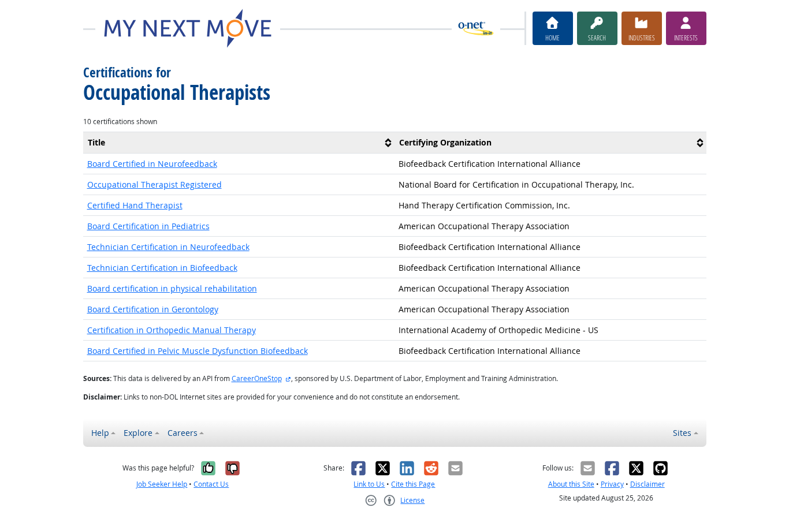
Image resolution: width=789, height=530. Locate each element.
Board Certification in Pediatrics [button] (148, 226)
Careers (183, 432)
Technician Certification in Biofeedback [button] (162, 267)
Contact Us (211, 484)
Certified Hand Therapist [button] (135, 205)
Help (100, 432)
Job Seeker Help (161, 484)
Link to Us (369, 484)
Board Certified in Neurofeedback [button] (152, 163)
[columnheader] (239, 142)
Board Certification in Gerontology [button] (152, 309)
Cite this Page (413, 484)
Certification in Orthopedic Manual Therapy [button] (171, 329)
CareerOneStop (257, 378)
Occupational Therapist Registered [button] (154, 184)
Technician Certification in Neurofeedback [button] (168, 246)
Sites (682, 432)
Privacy (612, 484)
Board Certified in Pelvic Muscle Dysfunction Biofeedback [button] (197, 350)
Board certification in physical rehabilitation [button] (172, 288)
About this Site (571, 484)
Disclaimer (647, 484)
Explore (138, 432)
